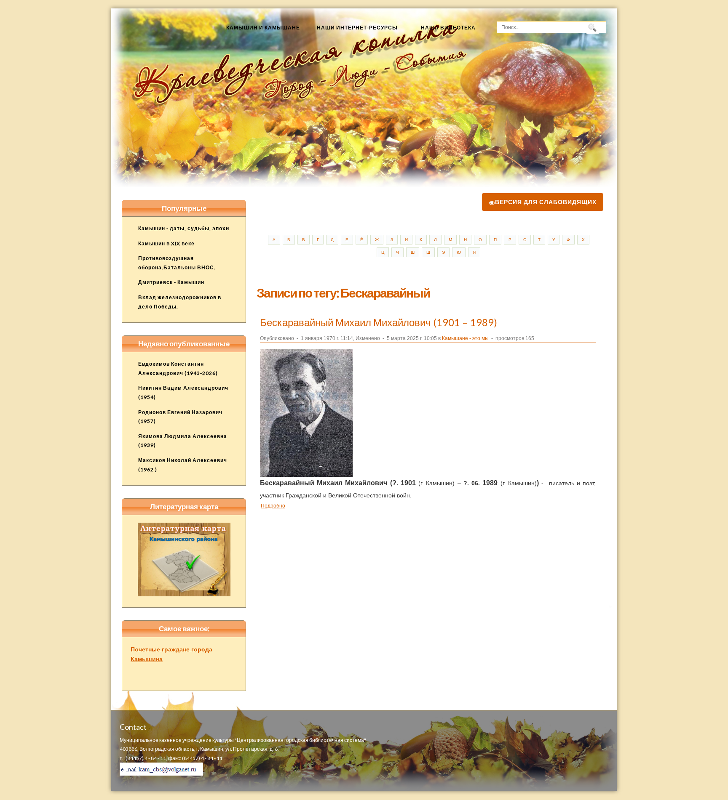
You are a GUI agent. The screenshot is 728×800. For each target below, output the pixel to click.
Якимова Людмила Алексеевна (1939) (182, 441)
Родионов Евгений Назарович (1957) (180, 417)
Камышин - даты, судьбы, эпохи (183, 228)
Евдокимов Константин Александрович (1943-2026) (178, 368)
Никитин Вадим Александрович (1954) (183, 392)
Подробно (273, 505)
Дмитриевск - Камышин (171, 282)
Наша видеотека (448, 27)
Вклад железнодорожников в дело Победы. (179, 302)
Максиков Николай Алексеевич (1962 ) (182, 465)
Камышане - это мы (465, 338)
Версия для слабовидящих (546, 201)
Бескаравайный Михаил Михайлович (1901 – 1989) (378, 322)
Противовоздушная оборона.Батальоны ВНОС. (177, 263)
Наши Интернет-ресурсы (357, 27)
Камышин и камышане (263, 27)
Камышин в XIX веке (166, 243)
